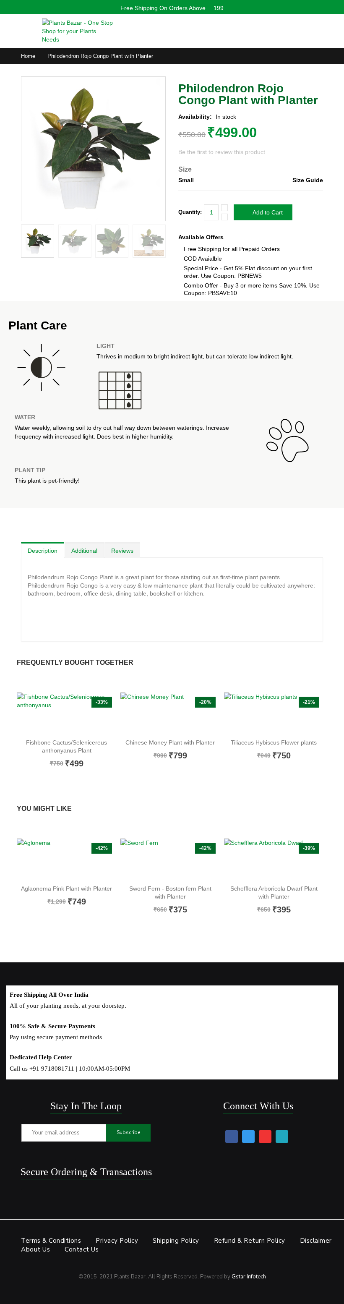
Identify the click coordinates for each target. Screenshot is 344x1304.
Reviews (122, 550)
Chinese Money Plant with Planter (170, 742)
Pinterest (265, 1136)
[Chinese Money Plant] (170, 713)
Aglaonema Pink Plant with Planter (66, 888)
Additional (84, 550)
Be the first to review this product (221, 152)
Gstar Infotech (249, 1276)
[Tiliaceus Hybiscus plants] (273, 713)
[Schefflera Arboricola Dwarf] (273, 860)
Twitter (248, 1136)
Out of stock (65, 782)
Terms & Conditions (51, 1240)
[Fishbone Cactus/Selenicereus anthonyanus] (66, 713)
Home (28, 56)
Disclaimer (316, 1240)
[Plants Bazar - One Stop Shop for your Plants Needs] (77, 31)
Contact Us (82, 1249)
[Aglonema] (66, 860)
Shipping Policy (176, 1240)
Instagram (282, 1136)
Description (42, 550)
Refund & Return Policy (249, 1240)
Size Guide (307, 180)
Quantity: (190, 212)
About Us (35, 1249)
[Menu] (25, 29)
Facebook (231, 1136)
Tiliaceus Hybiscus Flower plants (274, 742)
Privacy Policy (117, 1240)
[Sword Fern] (170, 860)
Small (186, 180)
